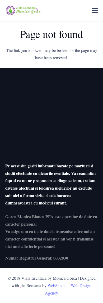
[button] (94, 10)
